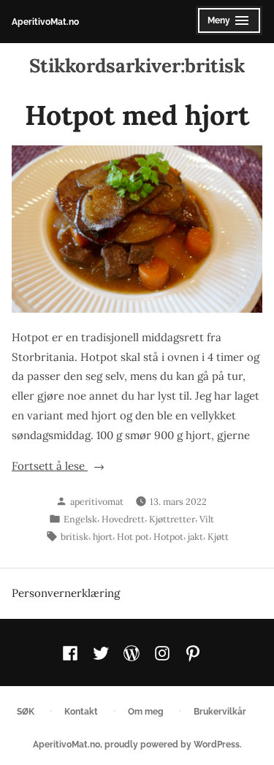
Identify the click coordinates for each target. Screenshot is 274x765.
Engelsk (80, 519)
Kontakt (81, 711)
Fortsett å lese (71, 467)
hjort (103, 536)
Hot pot (133, 536)
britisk (74, 536)
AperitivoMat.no (45, 21)
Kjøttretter (172, 519)
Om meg (146, 711)
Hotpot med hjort (137, 114)
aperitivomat (96, 501)
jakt (195, 536)
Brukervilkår (220, 711)
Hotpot (168, 536)
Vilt (206, 519)
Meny (225, 25)
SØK (25, 711)
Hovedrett (123, 519)
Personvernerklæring (66, 593)
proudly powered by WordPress (172, 744)
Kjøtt (218, 536)
